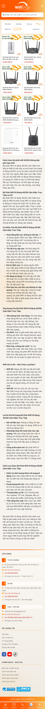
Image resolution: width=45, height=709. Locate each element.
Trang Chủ (5, 707)
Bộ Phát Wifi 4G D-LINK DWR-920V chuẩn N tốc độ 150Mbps (32, 149)
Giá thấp (18, 24)
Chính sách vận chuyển (10, 675)
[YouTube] (9, 654)
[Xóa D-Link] (20, 29)
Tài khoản (39, 707)
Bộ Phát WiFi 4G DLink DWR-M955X (10, 89)
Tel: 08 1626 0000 (11, 573)
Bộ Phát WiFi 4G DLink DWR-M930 (32, 89)
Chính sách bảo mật (9, 671)
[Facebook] (4, 654)
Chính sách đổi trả (8, 681)
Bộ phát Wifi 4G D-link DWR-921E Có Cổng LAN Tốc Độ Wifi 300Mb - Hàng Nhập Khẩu (11, 149)
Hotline (22, 707)
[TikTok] (15, 654)
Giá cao (29, 24)
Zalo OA (31, 707)
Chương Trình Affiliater (10, 644)
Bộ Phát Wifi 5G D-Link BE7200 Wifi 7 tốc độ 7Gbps (11, 58)
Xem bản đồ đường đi (12, 570)
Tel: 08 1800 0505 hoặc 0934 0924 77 (18, 617)
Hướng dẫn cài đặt (8, 647)
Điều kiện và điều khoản (10, 668)
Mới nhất (8, 24)
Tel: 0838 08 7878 (11, 596)
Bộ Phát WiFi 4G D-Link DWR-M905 (32, 119)
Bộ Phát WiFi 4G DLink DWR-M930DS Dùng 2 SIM (10, 119)
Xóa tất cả (36, 29)
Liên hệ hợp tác (7, 637)
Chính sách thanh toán (10, 678)
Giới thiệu (5, 634)
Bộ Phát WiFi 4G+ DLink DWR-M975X (32, 58)
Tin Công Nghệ (7, 641)
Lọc (39, 24)
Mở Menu (14, 707)
